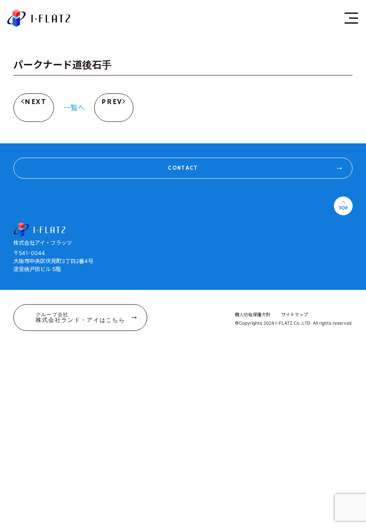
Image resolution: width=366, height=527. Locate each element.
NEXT (35, 102)
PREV (112, 102)
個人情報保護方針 (252, 314)
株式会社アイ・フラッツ (38, 18)
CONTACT (183, 168)
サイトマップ (294, 314)
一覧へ (74, 107)
